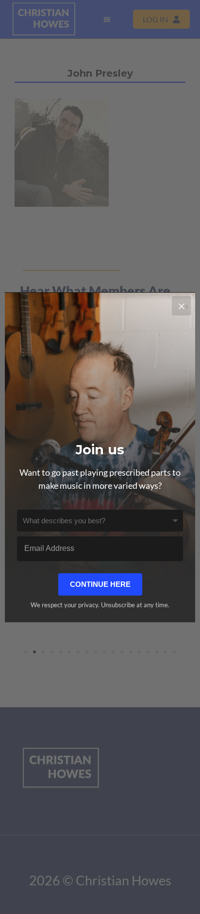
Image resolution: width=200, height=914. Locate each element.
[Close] (181, 306)
